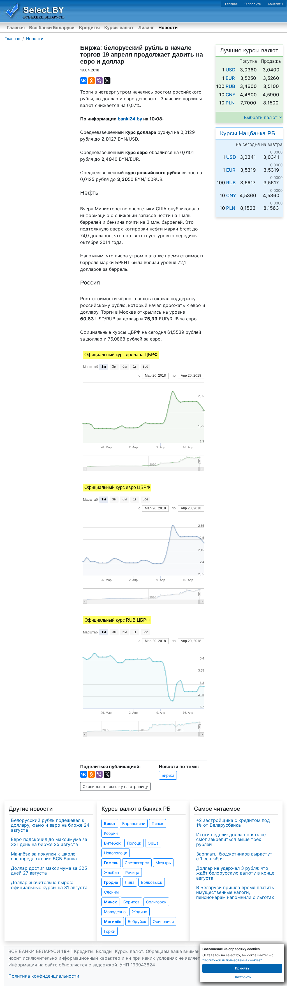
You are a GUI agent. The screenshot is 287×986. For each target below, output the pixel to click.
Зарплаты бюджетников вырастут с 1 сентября (234, 856)
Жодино (139, 911)
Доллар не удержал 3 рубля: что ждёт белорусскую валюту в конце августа (235, 873)
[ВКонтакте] (83, 80)
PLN (230, 103)
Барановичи (133, 823)
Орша (153, 843)
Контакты (275, 4)
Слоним (111, 892)
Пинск (157, 823)
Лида (130, 882)
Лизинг (146, 27)
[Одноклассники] (91, 80)
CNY (230, 94)
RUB (230, 86)
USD (230, 70)
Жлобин (111, 872)
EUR (230, 78)
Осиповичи (163, 921)
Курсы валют (119, 27)
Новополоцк (115, 852)
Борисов (131, 901)
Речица (132, 872)
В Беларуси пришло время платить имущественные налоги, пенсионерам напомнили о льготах (235, 892)
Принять (242, 968)
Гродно (111, 882)
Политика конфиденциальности (43, 976)
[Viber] (99, 80)
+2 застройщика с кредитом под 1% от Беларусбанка (233, 822)
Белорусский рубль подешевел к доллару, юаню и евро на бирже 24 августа (50, 825)
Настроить (242, 977)
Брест (110, 823)
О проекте (252, 4)
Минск (110, 901)
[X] (107, 80)
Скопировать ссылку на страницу (115, 786)
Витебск (112, 843)
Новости (168, 27)
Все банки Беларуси (52, 27)
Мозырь (163, 862)
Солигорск (156, 901)
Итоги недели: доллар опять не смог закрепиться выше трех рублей (231, 839)
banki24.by (130, 119)
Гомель (111, 862)
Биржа (167, 775)
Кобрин (111, 833)
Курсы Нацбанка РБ (247, 133)
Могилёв (112, 921)
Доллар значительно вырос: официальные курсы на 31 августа (49, 885)
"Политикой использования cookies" (231, 960)
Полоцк (134, 843)
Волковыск (151, 882)
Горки (109, 931)
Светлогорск (137, 862)
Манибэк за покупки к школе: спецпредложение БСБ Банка (44, 856)
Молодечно (115, 911)
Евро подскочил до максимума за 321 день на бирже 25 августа (49, 841)
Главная (231, 4)
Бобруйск (137, 921)
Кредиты (89, 27)
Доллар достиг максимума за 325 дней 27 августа (49, 870)
